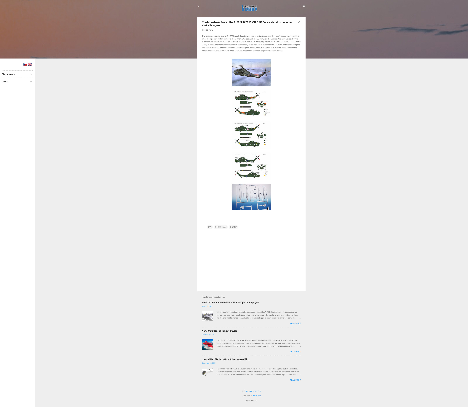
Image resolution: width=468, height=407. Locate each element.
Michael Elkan (257, 396)
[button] (299, 23)
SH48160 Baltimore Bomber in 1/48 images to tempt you (230, 302)
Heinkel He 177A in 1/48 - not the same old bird (225, 359)
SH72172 (233, 227)
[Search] (304, 6)
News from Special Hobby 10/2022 (219, 331)
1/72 (210, 227)
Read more (295, 323)
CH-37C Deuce (221, 227)
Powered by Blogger (253, 391)
